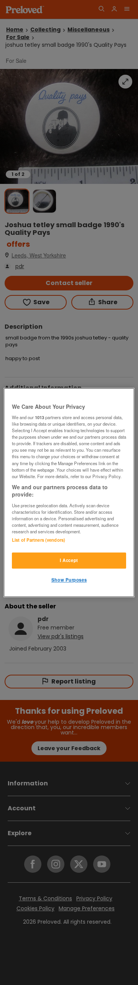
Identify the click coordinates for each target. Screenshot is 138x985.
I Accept (69, 560)
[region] (69, 493)
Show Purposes (69, 580)
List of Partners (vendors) (38, 540)
